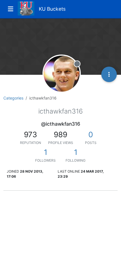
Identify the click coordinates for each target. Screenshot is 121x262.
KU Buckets (52, 9)
